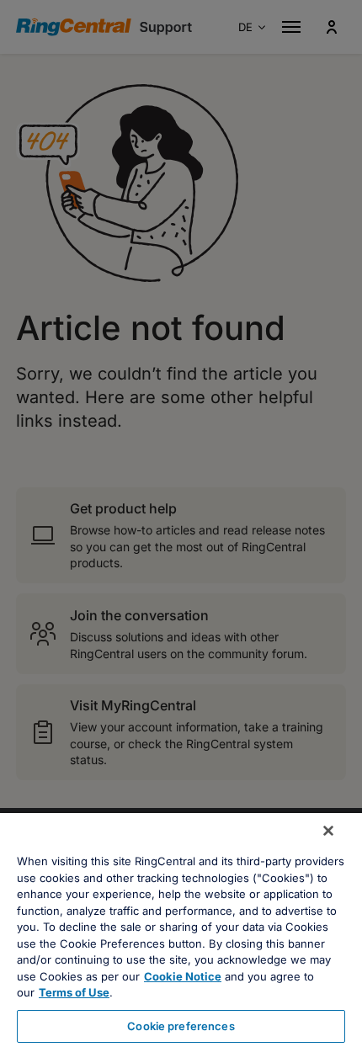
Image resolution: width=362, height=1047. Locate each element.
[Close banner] (328, 831)
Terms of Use (74, 992)
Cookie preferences (180, 1026)
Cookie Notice (182, 976)
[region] (181, 930)
